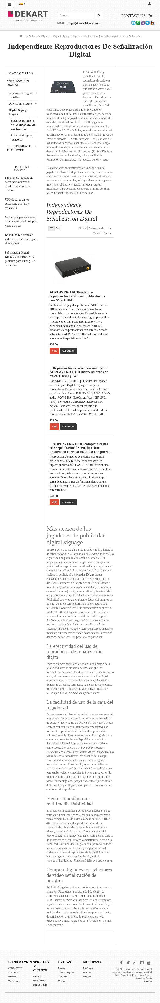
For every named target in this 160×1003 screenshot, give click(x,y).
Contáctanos (39, 976)
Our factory (13, 980)
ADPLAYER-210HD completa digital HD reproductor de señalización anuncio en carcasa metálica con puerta (80, 448)
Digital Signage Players (66, 36)
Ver (54, 350)
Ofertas (61, 980)
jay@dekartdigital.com (85, 23)
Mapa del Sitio (40, 984)
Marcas (61, 968)
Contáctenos (68, 350)
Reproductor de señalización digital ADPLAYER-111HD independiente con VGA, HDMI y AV (79, 372)
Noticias (87, 976)
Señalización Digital (37, 36)
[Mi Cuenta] (151, 4)
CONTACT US (15, 968)
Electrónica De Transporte (19, 148)
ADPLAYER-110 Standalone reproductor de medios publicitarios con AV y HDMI (77, 296)
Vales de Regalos (66, 972)
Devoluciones (39, 980)
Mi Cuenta (88, 968)
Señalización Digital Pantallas (20, 95)
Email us (148, 980)
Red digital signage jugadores (22, 137)
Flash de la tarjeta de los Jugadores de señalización (112, 36)
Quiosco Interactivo (20, 103)
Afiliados (62, 976)
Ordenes (87, 972)
